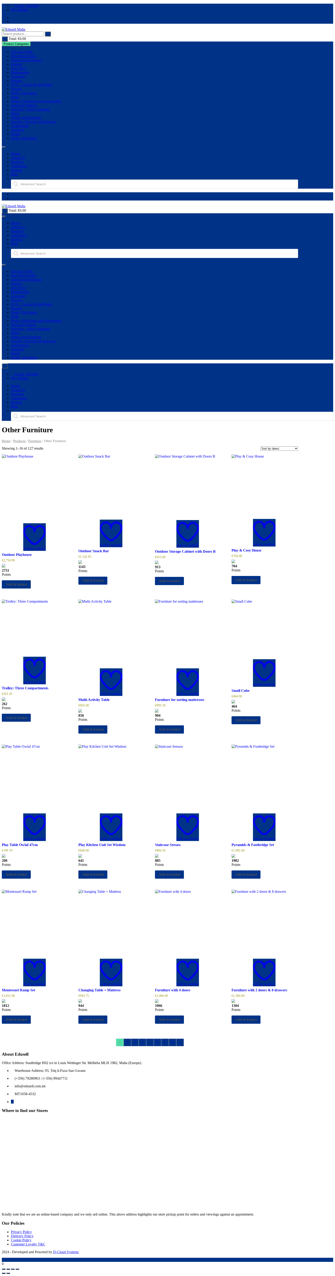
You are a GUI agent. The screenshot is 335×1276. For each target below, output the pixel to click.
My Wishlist (19, 10)
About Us (18, 158)
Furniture (17, 130)
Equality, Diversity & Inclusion (33, 122)
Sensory (17, 64)
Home (15, 154)
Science (16, 81)
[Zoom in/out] (3, 1269)
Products (17, 162)
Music (15, 113)
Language (18, 76)
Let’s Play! (18, 68)
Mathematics (20, 72)
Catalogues (19, 166)
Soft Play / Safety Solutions (30, 109)
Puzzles (16, 89)
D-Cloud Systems (66, 1252)
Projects (16, 170)
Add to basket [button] (16, 584)
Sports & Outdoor (24, 105)
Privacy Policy (21, 1232)
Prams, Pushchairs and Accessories (36, 101)
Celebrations (20, 126)
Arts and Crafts (22, 52)
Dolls (15, 97)
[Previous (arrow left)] (3, 1273)
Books (15, 134)
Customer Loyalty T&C (28, 1244)
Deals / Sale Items (24, 93)
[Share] (13, 1269)
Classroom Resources (26, 60)
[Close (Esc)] (17, 1269)
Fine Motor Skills (23, 56)
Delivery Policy (22, 1236)
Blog (14, 174)
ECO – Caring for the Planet (31, 85)
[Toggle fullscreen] (8, 1269)
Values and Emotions (26, 118)
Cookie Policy (21, 1240)
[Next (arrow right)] (8, 1273)
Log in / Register (26, 6)
